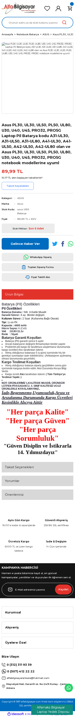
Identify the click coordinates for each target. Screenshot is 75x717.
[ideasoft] (15, 714)
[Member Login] (58, 8)
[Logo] (19, 8)
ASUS (20, 198)
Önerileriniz (14, 495)
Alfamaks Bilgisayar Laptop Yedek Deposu (53, 710)
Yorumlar (12, 481)
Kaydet (63, 589)
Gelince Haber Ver (25, 244)
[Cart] (69, 8)
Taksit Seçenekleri (19, 467)
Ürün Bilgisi (14, 294)
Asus (20, 203)
